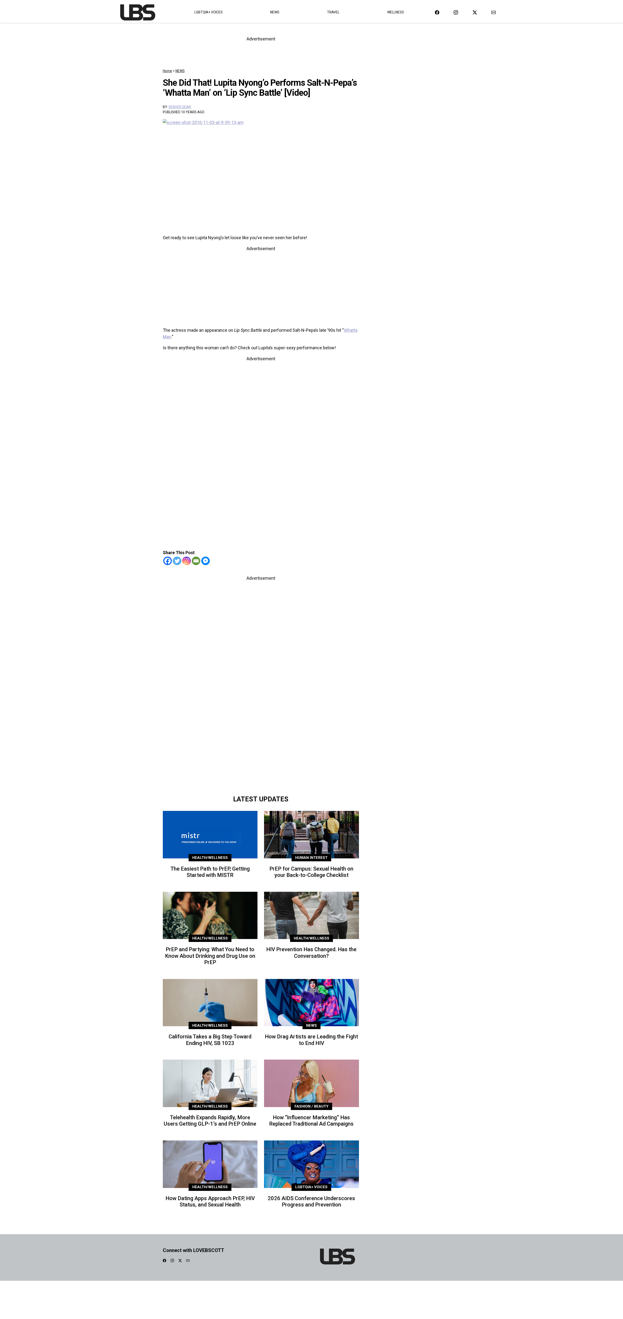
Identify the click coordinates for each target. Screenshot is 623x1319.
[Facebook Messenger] (205, 561)
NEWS (180, 71)
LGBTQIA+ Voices (208, 12)
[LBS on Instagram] (456, 12)
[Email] (196, 561)
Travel (333, 12)
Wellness (395, 12)
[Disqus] (261, 724)
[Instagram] (186, 561)
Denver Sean (180, 107)
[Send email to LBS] (493, 12)
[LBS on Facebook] (437, 12)
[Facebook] (167, 561)
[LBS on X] (475, 12)
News (274, 12)
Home (167, 71)
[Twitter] (177, 561)
